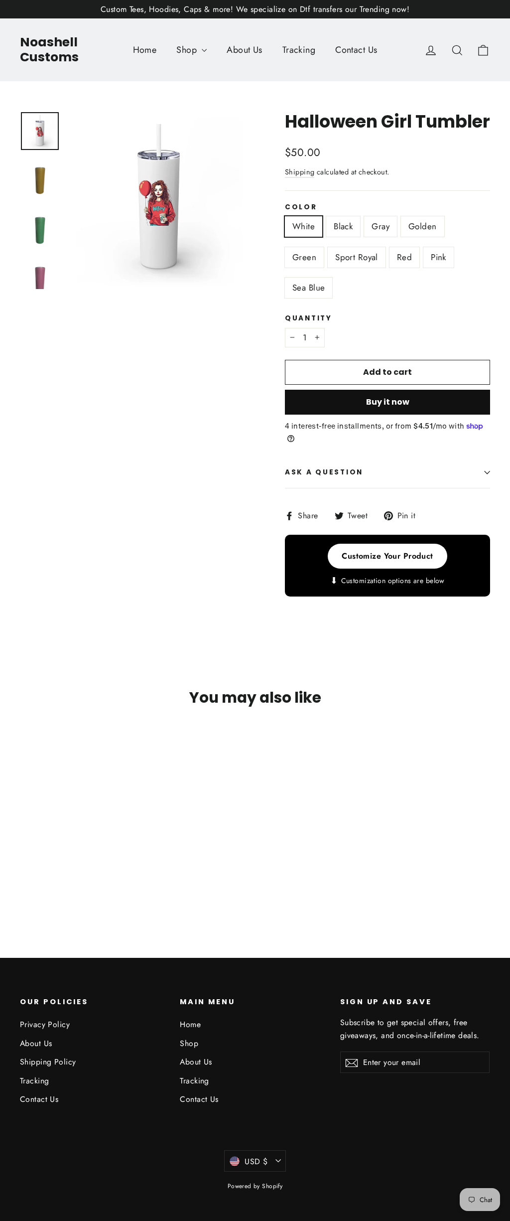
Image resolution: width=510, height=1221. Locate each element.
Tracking (298, 49)
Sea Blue (308, 288)
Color (301, 207)
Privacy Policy (45, 1024)
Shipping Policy (48, 1062)
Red (404, 257)
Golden (422, 226)
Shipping (299, 172)
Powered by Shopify (255, 1186)
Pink (438, 257)
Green (304, 257)
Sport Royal (356, 257)
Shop (187, 49)
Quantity (308, 318)
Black (343, 226)
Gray (380, 226)
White (303, 226)
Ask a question (324, 472)
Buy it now (387, 402)
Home (145, 49)
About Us (244, 49)
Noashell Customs (49, 49)
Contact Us (356, 49)
